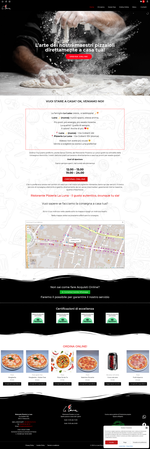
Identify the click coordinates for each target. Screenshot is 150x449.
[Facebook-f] (6, 1)
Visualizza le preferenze (139, 442)
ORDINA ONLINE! (75, 346)
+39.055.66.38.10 (24, 424)
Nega (124, 442)
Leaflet (113, 267)
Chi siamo (101, 7)
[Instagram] (9, 1)
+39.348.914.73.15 (30, 422)
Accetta (111, 442)
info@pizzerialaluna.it (25, 426)
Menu (134, 7)
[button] (146, 428)
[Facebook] (144, 425)
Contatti (144, 7)
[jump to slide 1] (72, 93)
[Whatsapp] (2, 1)
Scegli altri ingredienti (12, 384)
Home (92, 7)
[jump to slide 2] (74, 93)
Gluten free (112, 7)
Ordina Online (124, 7)
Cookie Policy (122, 446)
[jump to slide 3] (76, 93)
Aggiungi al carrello (113, 384)
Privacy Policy (129, 446)
